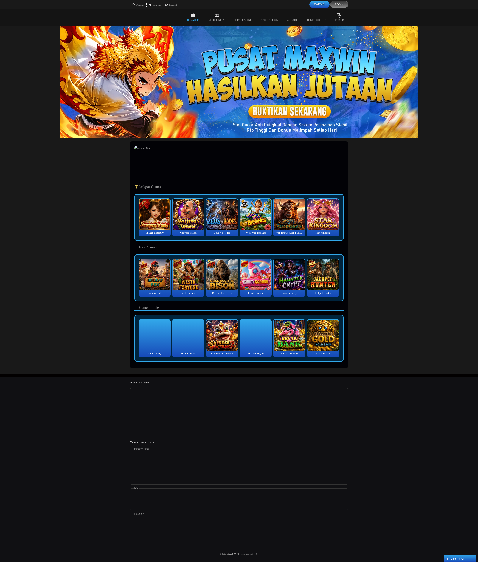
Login (339, 4)
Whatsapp (140, 5)
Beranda (193, 20)
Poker (339, 20)
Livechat (173, 5)
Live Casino (243, 20)
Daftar (319, 4)
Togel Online (316, 20)
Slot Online (217, 20)
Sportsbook (269, 20)
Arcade (292, 20)
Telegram (156, 5)
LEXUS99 (231, 554)
